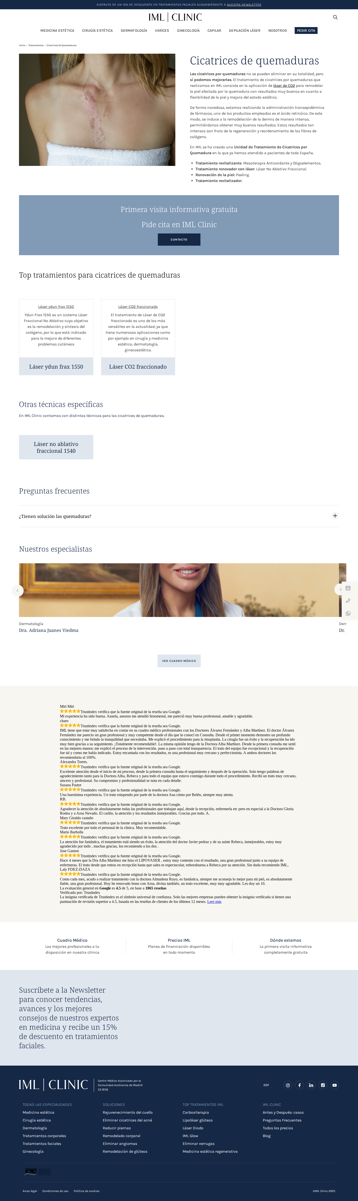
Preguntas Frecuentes (282, 1120)
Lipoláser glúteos (198, 1120)
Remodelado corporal (121, 1135)
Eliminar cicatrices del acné (127, 1120)
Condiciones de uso (55, 1191)
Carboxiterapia (196, 1112)
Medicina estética (38, 1112)
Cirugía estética (37, 1120)
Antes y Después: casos (283, 1112)
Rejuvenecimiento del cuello (128, 1112)
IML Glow (190, 1135)
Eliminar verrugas (199, 1143)
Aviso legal (30, 1191)
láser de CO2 (284, 85)
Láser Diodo (193, 1128)
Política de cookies (86, 1191)
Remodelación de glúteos (125, 1151)
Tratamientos (35, 45)
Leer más (214, 901)
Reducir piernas (117, 1128)
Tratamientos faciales (42, 1143)
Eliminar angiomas (120, 1143)
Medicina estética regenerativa (210, 1151)
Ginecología (33, 1151)
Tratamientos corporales (44, 1135)
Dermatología (35, 1128)
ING (266, 1088)
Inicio (22, 45)
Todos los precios (278, 1128)
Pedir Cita (306, 30)
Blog (267, 1135)
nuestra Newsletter (244, 4)
